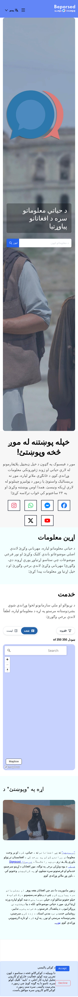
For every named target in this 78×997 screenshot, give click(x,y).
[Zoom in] (7, 659)
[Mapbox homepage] (12, 767)
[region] (39, 707)
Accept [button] (62, 968)
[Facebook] (64, 505)
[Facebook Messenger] (47, 505)
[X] (30, 520)
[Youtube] (47, 520)
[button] (11, 10)
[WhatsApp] (30, 505)
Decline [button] (62, 983)
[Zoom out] (7, 664)
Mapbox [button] (14, 761)
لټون (15, 243)
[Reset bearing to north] (7, 669)
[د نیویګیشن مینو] (23, 10)
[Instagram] (14, 505)
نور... (57, 922)
